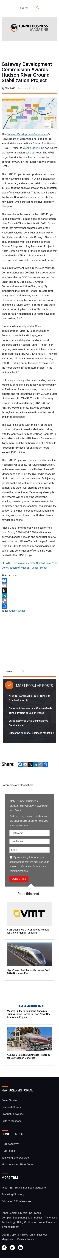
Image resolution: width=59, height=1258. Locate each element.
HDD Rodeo (8, 1151)
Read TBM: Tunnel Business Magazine (24, 1188)
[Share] (29, 606)
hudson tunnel (16, 611)
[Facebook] (29, 580)
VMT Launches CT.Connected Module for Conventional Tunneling (28, 931)
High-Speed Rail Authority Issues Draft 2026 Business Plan (28, 972)
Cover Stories (9, 1100)
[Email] (29, 585)
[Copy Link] (29, 601)
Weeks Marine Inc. (34, 148)
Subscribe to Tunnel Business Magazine (31, 733)
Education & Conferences (16, 1201)
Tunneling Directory (13, 1194)
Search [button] (37, 8)
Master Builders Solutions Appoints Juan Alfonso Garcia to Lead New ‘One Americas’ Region (29, 1014)
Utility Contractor (27, 1222)
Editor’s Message (12, 1121)
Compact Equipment (13, 1218)
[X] (29, 590)
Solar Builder (34, 1218)
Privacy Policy (25, 1239)
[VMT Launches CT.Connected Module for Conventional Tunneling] (29, 914)
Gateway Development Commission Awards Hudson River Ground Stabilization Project (27, 72)
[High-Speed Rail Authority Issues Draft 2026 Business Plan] (29, 954)
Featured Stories (11, 1107)
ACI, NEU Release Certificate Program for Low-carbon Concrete (28, 1057)
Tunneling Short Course (15, 1158)
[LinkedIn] (29, 595)
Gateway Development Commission (27, 134)
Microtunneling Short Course (18, 1165)
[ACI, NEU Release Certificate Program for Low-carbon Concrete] (29, 1039)
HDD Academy (10, 1144)
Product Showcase (13, 1114)
